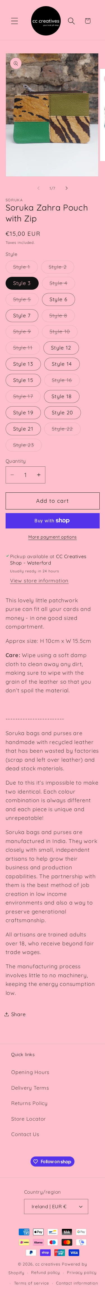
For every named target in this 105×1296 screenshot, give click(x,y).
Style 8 (62, 317)
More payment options (52, 537)
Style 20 (62, 412)
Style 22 (66, 430)
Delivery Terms (30, 1088)
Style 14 (62, 364)
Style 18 (62, 396)
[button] (14, 21)
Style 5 (26, 301)
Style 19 (23, 412)
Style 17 (27, 398)
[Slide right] (66, 188)
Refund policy (45, 1272)
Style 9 (26, 333)
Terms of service (31, 1283)
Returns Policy (29, 1103)
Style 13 (23, 364)
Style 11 (26, 349)
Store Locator (28, 1119)
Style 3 (22, 283)
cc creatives (47, 1264)
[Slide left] (38, 188)
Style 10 (64, 333)
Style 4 (62, 285)
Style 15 (23, 380)
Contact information (77, 1283)
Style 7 (22, 315)
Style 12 (61, 347)
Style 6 (58, 299)
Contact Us (25, 1134)
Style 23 (27, 447)
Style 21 (23, 429)
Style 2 (61, 268)
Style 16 (66, 382)
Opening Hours (30, 1072)
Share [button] (18, 1014)
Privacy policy (82, 1272)
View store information (39, 580)
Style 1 (25, 268)
